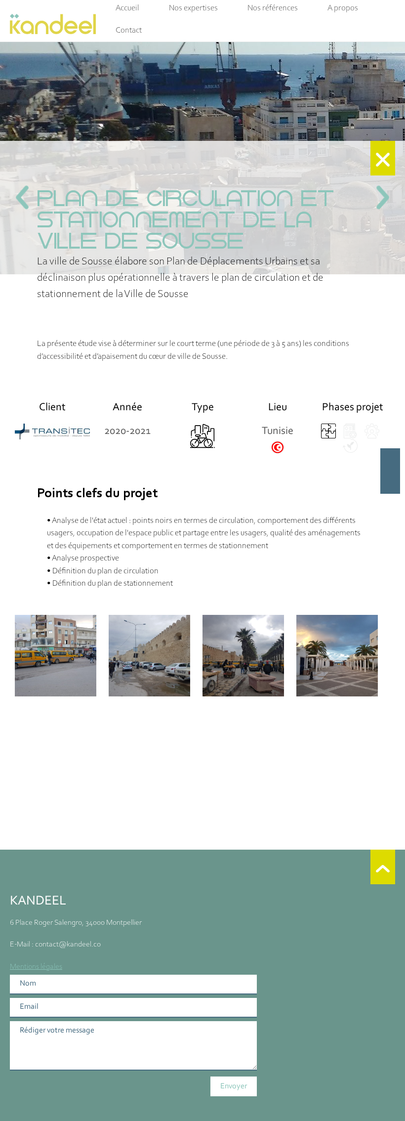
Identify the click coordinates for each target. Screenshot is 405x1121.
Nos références (272, 8)
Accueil (127, 8)
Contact (129, 30)
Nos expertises (193, 8)
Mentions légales (36, 967)
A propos (342, 8)
